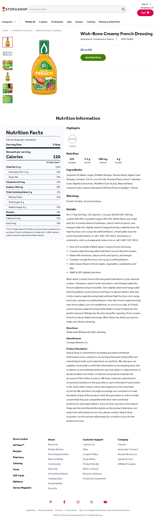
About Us (53, 444)
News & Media (55, 459)
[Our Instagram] (78, 502)
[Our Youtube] (105, 502)
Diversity (53, 468)
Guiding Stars (55, 478)
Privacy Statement (45, 510)
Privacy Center (71, 510)
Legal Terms (31, 510)
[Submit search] (123, 9)
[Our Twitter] (92, 502)
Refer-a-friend (90, 468)
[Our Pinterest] (51, 502)
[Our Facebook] (64, 502)
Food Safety (89, 459)
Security (52, 488)
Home (5, 30)
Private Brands (56, 449)
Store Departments (58, 454)
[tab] (7, 42)
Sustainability (55, 483)
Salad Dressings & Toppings (49, 30)
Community (54, 463)
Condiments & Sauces (22, 30)
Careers (122, 444)
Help (85, 449)
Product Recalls (91, 463)
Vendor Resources (127, 454)
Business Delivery (92, 473)
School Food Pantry (58, 473)
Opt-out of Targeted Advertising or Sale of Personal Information (104, 510)
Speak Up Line (125, 459)
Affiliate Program (127, 463)
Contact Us (89, 444)
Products (59, 510)
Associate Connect (128, 449)
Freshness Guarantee (94, 478)
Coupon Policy (90, 454)
